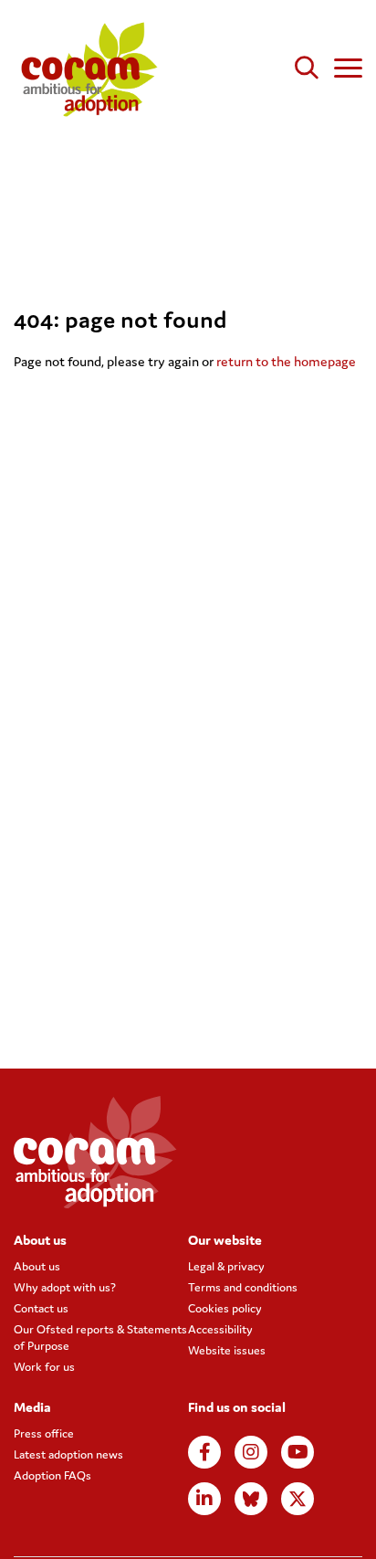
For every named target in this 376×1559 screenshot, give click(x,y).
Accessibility (220, 1329)
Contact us (41, 1308)
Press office (44, 1433)
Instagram (251, 1452)
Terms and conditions (243, 1287)
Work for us (44, 1367)
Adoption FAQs (52, 1475)
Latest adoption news (68, 1454)
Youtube (297, 1452)
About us (37, 1266)
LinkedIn (204, 1498)
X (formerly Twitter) (297, 1498)
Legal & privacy (226, 1266)
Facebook (204, 1452)
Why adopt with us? (65, 1287)
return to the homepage (286, 361)
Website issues (227, 1350)
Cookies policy (225, 1308)
